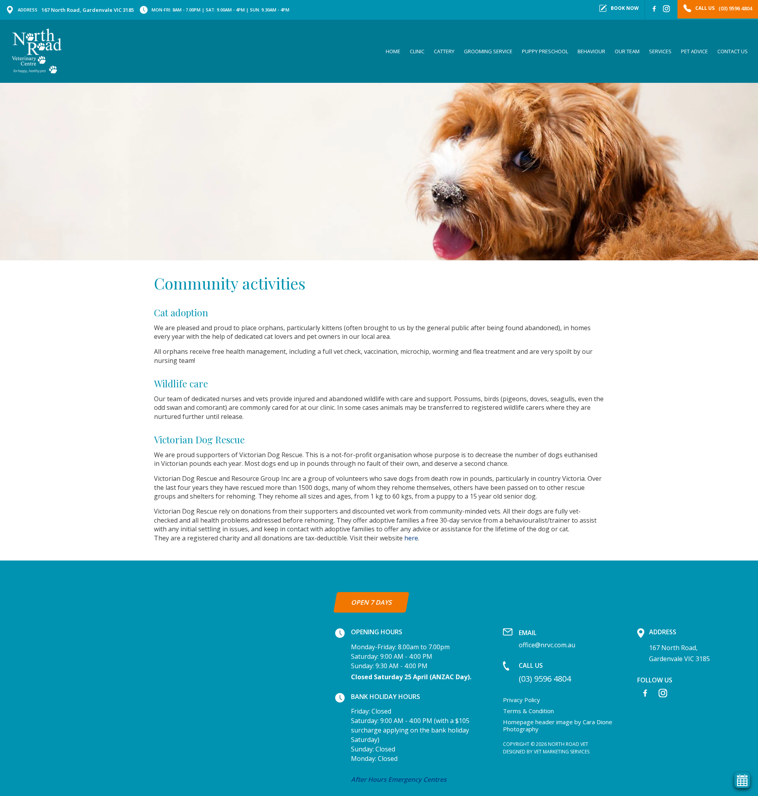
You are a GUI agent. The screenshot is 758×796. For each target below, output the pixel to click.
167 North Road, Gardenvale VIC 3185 (76, 9)
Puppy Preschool (545, 51)
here (411, 538)
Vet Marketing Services (561, 751)
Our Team (627, 51)
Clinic (417, 51)
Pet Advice (694, 51)
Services (660, 51)
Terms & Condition (528, 710)
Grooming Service (488, 51)
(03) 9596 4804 (545, 672)
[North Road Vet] (37, 51)
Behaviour (591, 51)
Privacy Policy (521, 699)
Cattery (444, 51)
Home (393, 51)
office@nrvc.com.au (547, 638)
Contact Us (732, 51)
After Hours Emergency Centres (399, 779)
